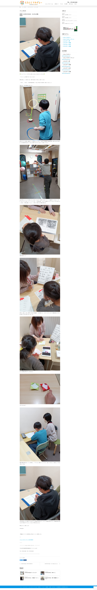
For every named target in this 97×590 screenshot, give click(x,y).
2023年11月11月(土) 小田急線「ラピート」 (32, 577)
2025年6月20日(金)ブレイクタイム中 (30, 572)
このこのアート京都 (67, 42)
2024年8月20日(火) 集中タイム (50, 572)
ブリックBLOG (23, 557)
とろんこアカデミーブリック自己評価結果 (26, 539)
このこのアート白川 (67, 44)
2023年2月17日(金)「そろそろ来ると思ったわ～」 (52, 563)
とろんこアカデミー (67, 37)
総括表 (69, 59)
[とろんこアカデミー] (31, 3)
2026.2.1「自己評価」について (66, 14)
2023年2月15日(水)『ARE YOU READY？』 (27, 563)
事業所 (63, 59)
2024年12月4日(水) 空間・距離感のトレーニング (52, 578)
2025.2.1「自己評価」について (66, 17)
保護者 (66, 59)
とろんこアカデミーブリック (68, 39)
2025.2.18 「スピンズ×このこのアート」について (69, 20)
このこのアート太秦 (67, 46)
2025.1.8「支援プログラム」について (67, 23)
